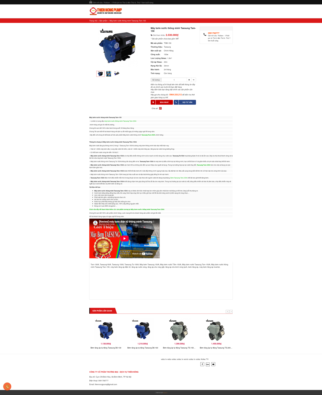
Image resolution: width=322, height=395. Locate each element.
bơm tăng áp (193, 267)
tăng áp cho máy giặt (156, 267)
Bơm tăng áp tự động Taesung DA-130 (106, 347)
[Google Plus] (160, 108)
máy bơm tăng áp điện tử (121, 267)
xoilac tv (180, 359)
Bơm (178, 178)
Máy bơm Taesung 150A (149, 264)
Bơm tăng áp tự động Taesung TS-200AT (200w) (216, 347)
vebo (169, 359)
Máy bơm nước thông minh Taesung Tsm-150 (128, 20)
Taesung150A (105, 264)
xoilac (174, 359)
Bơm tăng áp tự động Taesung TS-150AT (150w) (179, 347)
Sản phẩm (103, 20)
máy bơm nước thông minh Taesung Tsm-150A (120, 121)
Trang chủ (93, 20)
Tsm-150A (95, 264)
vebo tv (164, 359)
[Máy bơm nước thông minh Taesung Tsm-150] (118, 47)
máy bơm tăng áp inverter (209, 267)
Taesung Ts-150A (132, 264)
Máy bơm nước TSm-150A (170, 264)
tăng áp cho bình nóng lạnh (176, 267)
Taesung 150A (118, 264)
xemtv (186, 359)
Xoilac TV (204, 359)
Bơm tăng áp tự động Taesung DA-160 (142, 347)
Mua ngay (164, 102)
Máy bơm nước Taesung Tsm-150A (196, 264)
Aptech (165, 392)
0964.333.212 (175, 94)
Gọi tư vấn (187, 102)
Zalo (207, 364)
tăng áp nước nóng (139, 267)
